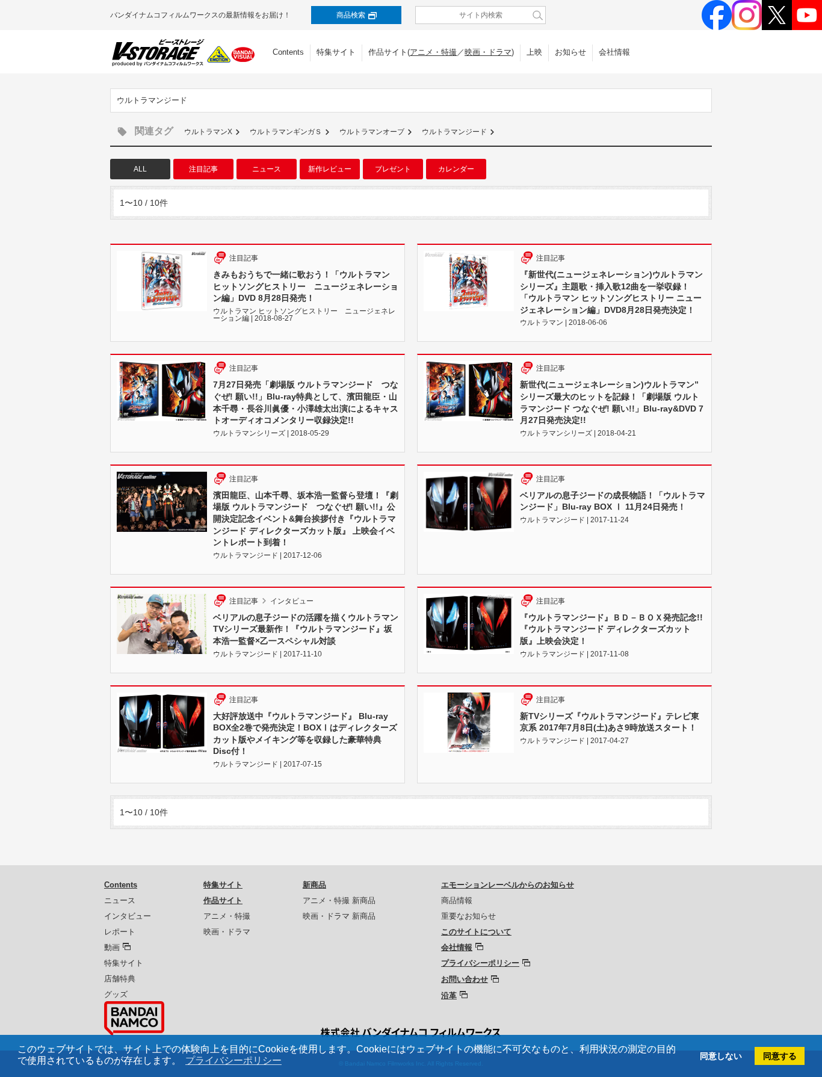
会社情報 (614, 52)
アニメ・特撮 (433, 52)
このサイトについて (476, 931)
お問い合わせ (464, 979)
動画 (112, 947)
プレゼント (393, 169)
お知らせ (570, 52)
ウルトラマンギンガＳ (286, 132)
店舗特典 (119, 978)
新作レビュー (329, 169)
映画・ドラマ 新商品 (339, 916)
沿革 (449, 995)
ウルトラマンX (208, 132)
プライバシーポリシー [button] (233, 1060)
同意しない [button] (721, 1056)
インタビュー (127, 916)
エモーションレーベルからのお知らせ (507, 884)
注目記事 (203, 169)
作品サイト (223, 900)
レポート (119, 931)
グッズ (116, 994)
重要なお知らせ (468, 916)
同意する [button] (780, 1056)
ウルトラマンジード (454, 132)
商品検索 (350, 15)
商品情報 (456, 900)
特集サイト (336, 52)
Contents (288, 52)
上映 (534, 52)
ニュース (266, 169)
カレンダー (456, 169)
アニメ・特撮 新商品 (339, 900)
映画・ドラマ (488, 52)
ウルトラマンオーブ (371, 132)
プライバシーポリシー (480, 962)
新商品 (314, 884)
